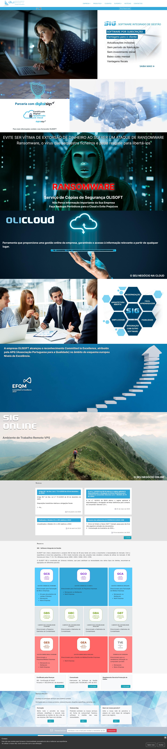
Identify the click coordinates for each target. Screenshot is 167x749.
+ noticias (127, 537)
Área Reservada (125, 8)
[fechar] (165, 737)
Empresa (86, 3)
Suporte (117, 3)
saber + (51, 721)
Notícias (127, 3)
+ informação (59, 686)
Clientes (108, 3)
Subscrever (112, 730)
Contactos (138, 3)
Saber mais (151, 745)
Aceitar (161, 745)
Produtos (97, 3)
